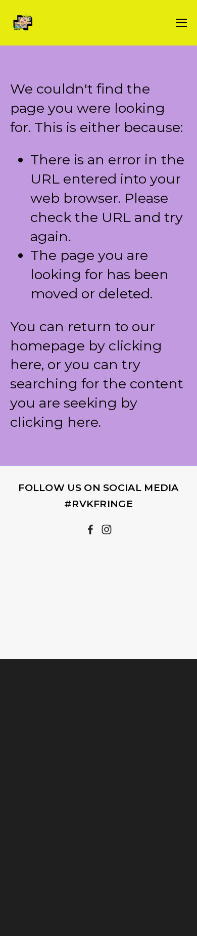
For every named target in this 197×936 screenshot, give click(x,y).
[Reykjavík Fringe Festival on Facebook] (90, 529)
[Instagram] (107, 529)
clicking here (54, 422)
